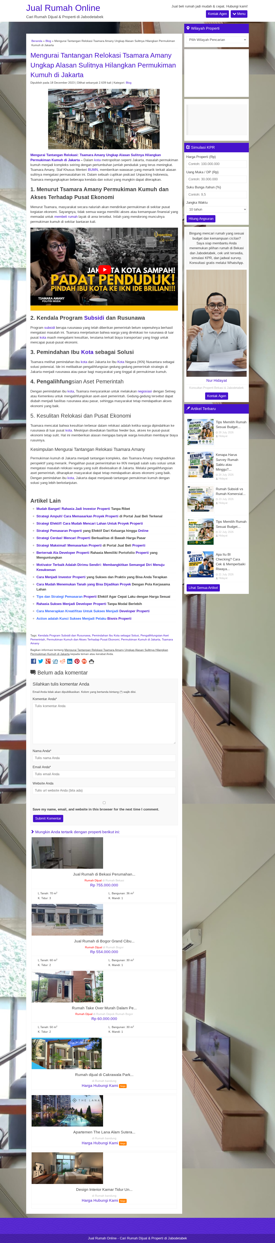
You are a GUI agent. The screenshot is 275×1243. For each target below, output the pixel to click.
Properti (103, 509)
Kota (87, 352)
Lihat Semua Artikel (203, 588)
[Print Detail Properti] (91, 662)
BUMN (93, 170)
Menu (240, 14)
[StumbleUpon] (84, 662)
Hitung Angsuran (201, 219)
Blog (48, 41)
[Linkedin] (70, 662)
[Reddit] (62, 662)
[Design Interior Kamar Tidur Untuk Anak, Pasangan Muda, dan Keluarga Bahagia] (67, 1168)
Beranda (36, 41)
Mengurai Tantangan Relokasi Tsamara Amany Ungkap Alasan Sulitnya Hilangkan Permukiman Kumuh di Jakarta (103, 65)
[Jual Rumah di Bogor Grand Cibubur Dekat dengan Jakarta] (67, 919)
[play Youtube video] (104, 269)
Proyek (98, 516)
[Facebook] (33, 662)
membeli (60, 217)
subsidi (49, 328)
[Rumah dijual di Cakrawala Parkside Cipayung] (67, 1053)
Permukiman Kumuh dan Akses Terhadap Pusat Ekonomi (83, 639)
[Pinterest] (77, 662)
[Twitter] (41, 662)
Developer (67, 553)
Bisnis (112, 618)
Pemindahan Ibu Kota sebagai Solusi (115, 635)
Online (143, 531)
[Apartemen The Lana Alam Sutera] (67, 1110)
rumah (73, 217)
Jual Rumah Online (63, 8)
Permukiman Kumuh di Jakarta (140, 639)
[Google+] (48, 662)
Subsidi (94, 318)
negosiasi (145, 391)
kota (97, 160)
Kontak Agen (217, 14)
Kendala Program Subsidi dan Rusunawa (64, 635)
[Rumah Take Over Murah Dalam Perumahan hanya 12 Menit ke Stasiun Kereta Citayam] (67, 986)
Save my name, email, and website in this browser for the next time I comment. (96, 809)
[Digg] (55, 662)
